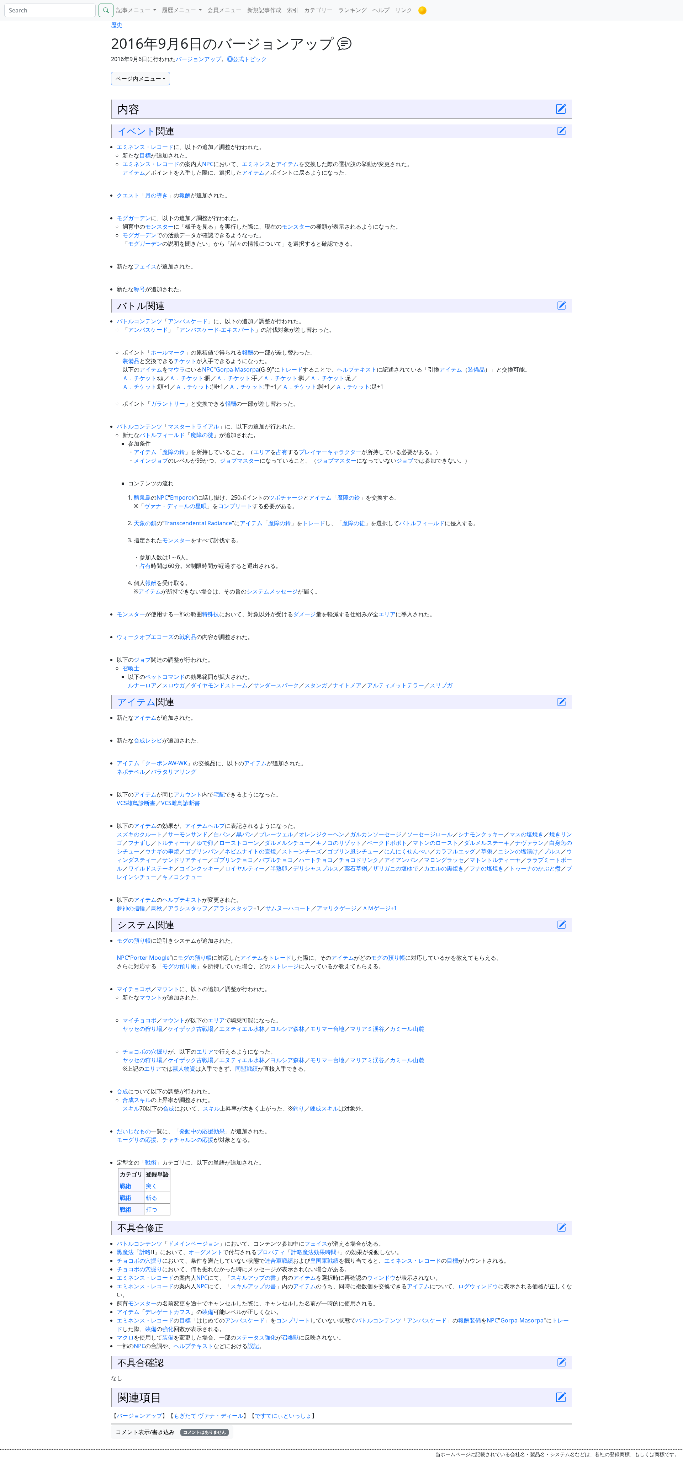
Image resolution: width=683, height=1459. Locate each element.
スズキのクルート (139, 834)
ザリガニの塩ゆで (395, 868)
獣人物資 (184, 1068)
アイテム (287, 164)
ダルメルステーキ (486, 843)
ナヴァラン (529, 843)
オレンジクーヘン (321, 834)
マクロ (125, 1337)
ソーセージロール (429, 834)
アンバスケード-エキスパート (217, 330)
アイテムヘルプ (205, 826)
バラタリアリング (173, 772)
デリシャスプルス (316, 868)
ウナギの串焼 (162, 851)
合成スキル (136, 1100)
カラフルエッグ (455, 851)
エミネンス (256, 164)
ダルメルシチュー (287, 843)
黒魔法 (125, 1252)
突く (151, 1186)
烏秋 (156, 908)
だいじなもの (134, 1131)
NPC (207, 164)
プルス (552, 851)
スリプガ (441, 685)
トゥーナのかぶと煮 (535, 868)
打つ (151, 1209)
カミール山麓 (407, 1029)
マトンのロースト (435, 843)
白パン (222, 834)
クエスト (128, 195)
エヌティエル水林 (242, 1029)
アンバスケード (188, 321)
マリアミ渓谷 (367, 1029)
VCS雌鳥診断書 (180, 803)
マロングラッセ (444, 860)
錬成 (315, 1108)
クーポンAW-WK (166, 763)
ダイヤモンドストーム (219, 685)
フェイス (145, 266)
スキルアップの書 (253, 1278)
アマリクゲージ (336, 908)
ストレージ (284, 966)
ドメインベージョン (193, 1243)
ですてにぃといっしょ (283, 1416)
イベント (136, 131)
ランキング (352, 10)
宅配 (219, 794)
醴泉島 (142, 497)
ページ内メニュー (138, 78)
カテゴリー (318, 10)
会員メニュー (224, 10)
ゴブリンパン (202, 851)
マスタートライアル (193, 426)
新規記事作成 (264, 10)
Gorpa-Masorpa (237, 369)
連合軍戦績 (279, 1260)
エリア (261, 452)
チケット (185, 361)
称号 (139, 289)
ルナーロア (142, 685)
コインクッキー (199, 868)
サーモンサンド (188, 834)
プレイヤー (313, 452)
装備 (207, 1312)
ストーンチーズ (302, 851)
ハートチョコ (316, 860)
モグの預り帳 (134, 940)
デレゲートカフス (168, 1312)
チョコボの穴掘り (145, 1051)
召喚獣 (290, 1337)
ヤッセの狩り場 (142, 1029)
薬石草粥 (355, 868)
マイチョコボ (134, 989)
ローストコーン (239, 843)
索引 (292, 10)
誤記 (253, 1346)
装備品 (130, 361)
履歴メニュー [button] (179, 10)
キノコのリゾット (338, 843)
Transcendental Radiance (198, 523)
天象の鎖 (145, 523)
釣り (298, 1108)
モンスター (159, 226)
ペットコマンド (165, 677)
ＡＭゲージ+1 (379, 908)
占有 (281, 452)
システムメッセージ (272, 591)
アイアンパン (401, 860)
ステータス (250, 1337)
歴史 (116, 25)
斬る (151, 1198)
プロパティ (271, 1252)
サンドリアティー (185, 860)
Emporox (182, 497)
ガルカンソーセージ (375, 834)
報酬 (185, 195)
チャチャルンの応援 (187, 1140)
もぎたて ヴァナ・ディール (208, 1416)
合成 (139, 740)
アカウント (188, 794)
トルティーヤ (174, 843)
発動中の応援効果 (202, 1131)
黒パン (244, 834)
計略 (145, 1252)
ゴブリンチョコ (233, 860)
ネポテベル (131, 772)
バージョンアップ (198, 59)
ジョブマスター (240, 460)
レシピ (153, 740)
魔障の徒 (202, 435)
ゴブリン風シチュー (352, 851)
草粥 (486, 851)
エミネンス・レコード (145, 147)
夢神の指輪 (131, 908)
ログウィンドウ (478, 1286)
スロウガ (173, 685)
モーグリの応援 (137, 1140)
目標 (145, 155)
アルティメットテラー (395, 685)
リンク (403, 10)
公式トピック (250, 59)
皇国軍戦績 (324, 1260)
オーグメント (206, 1252)
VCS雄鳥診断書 (136, 803)
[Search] (106, 10)
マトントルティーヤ (495, 860)
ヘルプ (381, 10)
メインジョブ (151, 460)
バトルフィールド (162, 435)
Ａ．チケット (139, 378)
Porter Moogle (150, 958)
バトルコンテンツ (139, 321)
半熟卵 (278, 868)
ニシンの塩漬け (518, 851)
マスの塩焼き (526, 834)
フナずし (139, 843)
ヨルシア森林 (287, 1029)
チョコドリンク (358, 860)
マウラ (176, 369)
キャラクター (344, 452)
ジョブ (404, 460)
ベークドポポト (387, 843)
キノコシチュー (182, 877)
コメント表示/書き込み (171, 1432)
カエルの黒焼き (444, 868)
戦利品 (187, 637)
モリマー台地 (327, 1029)
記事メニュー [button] (134, 10)
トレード (291, 369)
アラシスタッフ (188, 908)
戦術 (151, 1162)
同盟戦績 (246, 1068)
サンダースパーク (276, 685)
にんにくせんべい (407, 851)
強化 (168, 1329)
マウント (168, 989)
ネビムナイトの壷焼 (250, 851)
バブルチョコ (276, 860)
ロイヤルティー (245, 868)
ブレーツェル (276, 834)
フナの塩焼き (487, 868)
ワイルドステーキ (151, 868)
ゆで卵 (204, 843)
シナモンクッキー (481, 834)
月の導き (156, 195)
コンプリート (235, 506)
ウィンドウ (381, 1278)
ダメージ (304, 614)
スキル (130, 1108)
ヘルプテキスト (357, 369)
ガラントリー (168, 404)
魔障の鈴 (173, 452)
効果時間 (325, 1252)
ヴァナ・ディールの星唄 (175, 506)
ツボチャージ (286, 497)
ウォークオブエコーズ (145, 637)
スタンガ (316, 685)
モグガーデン (134, 218)
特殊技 (210, 614)
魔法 (308, 1252)
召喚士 (130, 668)
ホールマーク (168, 352)
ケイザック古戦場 (190, 1029)
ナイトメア (347, 685)
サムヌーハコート (288, 908)
